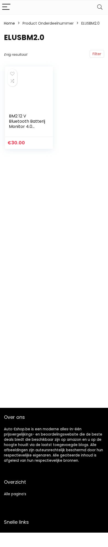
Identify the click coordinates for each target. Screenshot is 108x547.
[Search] (100, 7)
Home (9, 23)
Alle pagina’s (15, 494)
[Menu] (6, 7)
